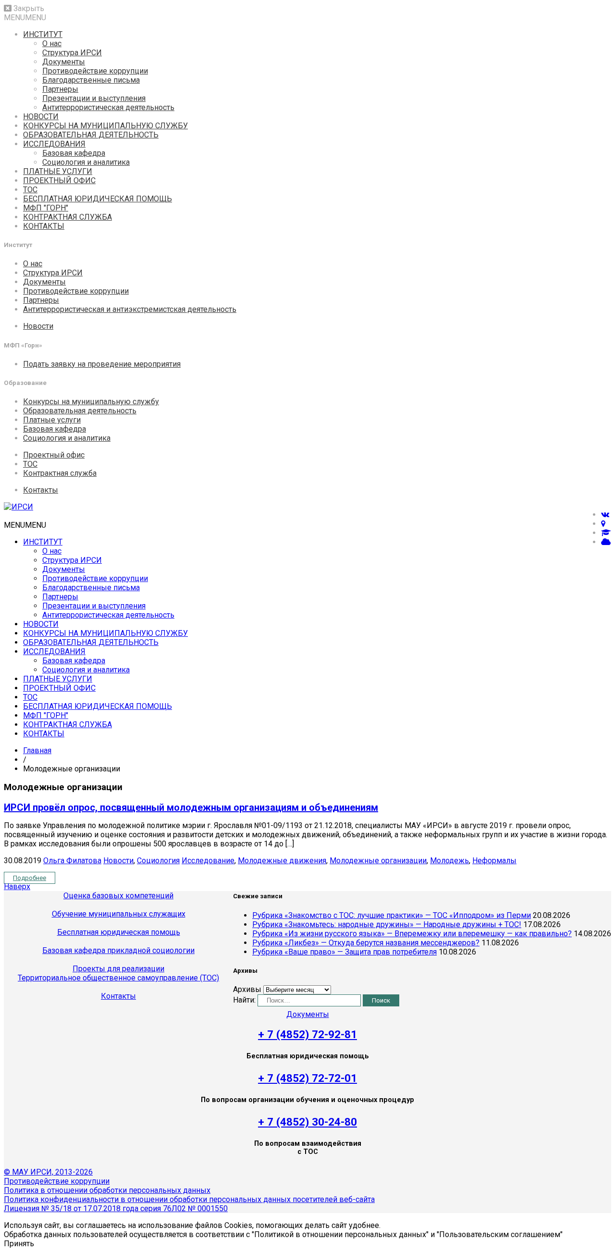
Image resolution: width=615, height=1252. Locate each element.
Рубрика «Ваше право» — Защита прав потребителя (344, 951)
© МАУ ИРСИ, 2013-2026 (48, 1172)
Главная (37, 750)
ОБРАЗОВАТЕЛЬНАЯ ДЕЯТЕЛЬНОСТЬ (91, 134)
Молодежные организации (378, 860)
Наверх (17, 886)
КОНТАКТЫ (43, 226)
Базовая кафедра (73, 153)
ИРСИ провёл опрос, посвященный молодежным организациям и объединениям (191, 807)
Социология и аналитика (86, 162)
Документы (63, 61)
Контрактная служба (60, 473)
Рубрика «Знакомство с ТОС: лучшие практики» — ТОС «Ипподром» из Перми (391, 915)
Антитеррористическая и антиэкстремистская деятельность (129, 309)
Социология (158, 860)
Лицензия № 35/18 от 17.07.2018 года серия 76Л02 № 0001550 (116, 1208)
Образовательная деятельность (79, 410)
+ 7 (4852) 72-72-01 (307, 1078)
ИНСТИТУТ (42, 34)
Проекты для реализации (118, 968)
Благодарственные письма (91, 80)
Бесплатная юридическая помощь (118, 932)
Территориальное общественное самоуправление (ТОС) (118, 977)
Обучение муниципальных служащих (118, 913)
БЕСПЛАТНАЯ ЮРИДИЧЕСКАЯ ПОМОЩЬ (97, 198)
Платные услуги (52, 419)
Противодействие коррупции (95, 70)
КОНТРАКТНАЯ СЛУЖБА (67, 217)
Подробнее (29, 877)
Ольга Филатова (72, 860)
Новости (38, 326)
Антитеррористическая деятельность (108, 107)
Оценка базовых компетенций (118, 895)
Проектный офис (54, 454)
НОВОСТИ (41, 116)
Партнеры (60, 89)
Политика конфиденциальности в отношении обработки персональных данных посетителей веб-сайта (189, 1199)
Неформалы (494, 860)
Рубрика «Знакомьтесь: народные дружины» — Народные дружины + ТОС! (386, 924)
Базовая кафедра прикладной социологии (118, 950)
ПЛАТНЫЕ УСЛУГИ (57, 171)
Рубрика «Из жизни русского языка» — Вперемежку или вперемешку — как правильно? (412, 933)
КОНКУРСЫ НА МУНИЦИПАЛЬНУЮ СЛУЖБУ (105, 125)
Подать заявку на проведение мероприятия (102, 364)
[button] (25, 17)
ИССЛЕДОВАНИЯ (54, 144)
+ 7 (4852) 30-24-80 (307, 1122)
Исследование (208, 860)
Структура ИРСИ (72, 52)
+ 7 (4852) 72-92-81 (307, 1034)
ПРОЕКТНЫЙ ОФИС (59, 180)
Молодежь (449, 860)
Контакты (40, 490)
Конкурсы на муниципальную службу (91, 401)
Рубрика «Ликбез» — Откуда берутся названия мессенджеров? (366, 942)
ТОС (30, 189)
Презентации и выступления (94, 98)
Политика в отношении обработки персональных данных (107, 1190)
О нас (52, 43)
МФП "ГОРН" (45, 207)
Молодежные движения (282, 860)
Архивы (247, 989)
